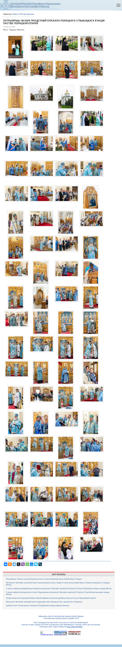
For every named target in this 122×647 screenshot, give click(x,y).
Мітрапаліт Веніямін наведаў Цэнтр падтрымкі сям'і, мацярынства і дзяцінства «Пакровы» (44, 602)
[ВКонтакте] (5, 564)
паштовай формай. (75, 627)
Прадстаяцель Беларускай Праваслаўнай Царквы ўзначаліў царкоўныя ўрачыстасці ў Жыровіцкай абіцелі (51, 598)
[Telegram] (14, 564)
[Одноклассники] (10, 564)
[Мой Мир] (31, 564)
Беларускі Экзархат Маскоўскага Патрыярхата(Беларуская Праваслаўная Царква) (35, 5)
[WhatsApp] (27, 564)
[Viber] (23, 564)
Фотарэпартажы (27, 14)
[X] (18, 564)
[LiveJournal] (40, 564)
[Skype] (36, 564)
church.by (73, 623)
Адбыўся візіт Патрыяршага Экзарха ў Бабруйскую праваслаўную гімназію (37, 606)
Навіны (15, 14)
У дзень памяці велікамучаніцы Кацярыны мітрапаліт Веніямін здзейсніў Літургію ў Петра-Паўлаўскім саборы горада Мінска (58, 589)
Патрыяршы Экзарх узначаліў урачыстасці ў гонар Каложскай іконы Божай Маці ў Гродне (44, 579)
